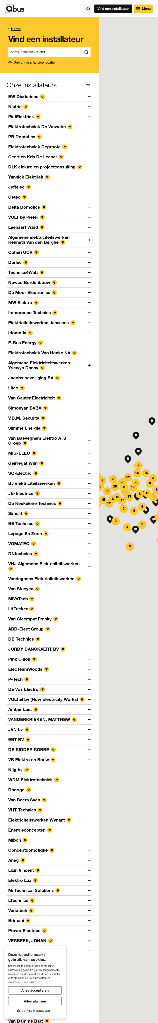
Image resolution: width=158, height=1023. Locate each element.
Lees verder (29, 982)
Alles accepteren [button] (35, 990)
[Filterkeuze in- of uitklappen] (88, 85)
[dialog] (35, 982)
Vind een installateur (113, 9)
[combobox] (45, 52)
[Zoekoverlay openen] (88, 9)
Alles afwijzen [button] (35, 1001)
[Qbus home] (14, 9)
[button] (136, 436)
